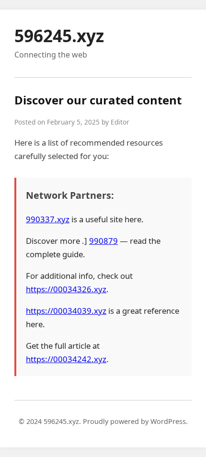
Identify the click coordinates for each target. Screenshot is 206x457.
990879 (103, 240)
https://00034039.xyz (66, 310)
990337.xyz (47, 219)
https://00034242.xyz (66, 359)
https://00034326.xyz (66, 289)
